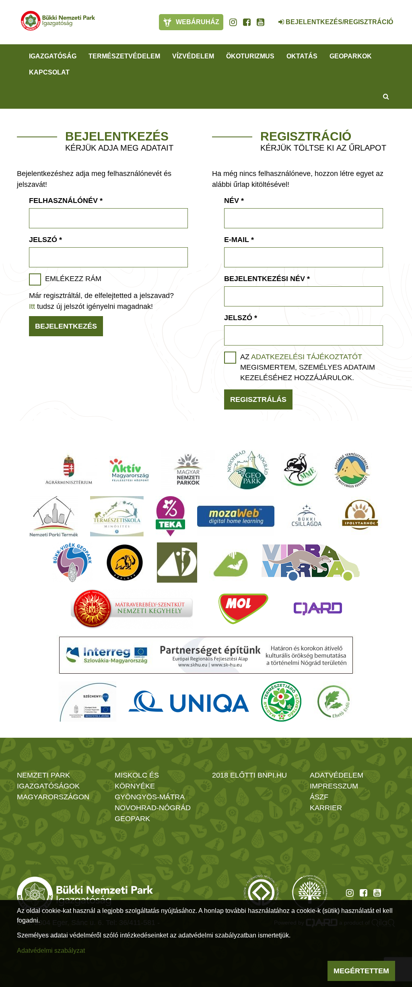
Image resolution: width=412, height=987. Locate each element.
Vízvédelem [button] (193, 56)
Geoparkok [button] (351, 56)
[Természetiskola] (117, 516)
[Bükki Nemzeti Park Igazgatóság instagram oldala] (233, 22)
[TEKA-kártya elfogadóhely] (170, 516)
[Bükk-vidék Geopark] (72, 562)
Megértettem (361, 971)
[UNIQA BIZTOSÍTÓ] (188, 701)
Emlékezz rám (73, 279)
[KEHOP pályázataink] (87, 701)
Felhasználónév (66, 201)
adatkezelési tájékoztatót (306, 357)
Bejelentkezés (66, 326)
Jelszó (45, 240)
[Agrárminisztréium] (69, 470)
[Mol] (243, 609)
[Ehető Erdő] (333, 701)
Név (234, 201)
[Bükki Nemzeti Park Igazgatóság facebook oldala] (247, 22)
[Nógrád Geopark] (248, 470)
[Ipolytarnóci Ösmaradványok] (360, 516)
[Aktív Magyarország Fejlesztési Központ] (129, 470)
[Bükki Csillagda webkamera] (270, 18)
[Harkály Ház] (177, 562)
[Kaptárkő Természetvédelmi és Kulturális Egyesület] (352, 470)
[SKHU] (206, 655)
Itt (32, 306)
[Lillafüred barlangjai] (229, 562)
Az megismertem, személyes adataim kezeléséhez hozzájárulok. (307, 367)
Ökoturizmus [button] (250, 56)
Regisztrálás (258, 399)
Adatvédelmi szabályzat (51, 950)
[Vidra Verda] (311, 562)
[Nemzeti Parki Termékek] (54, 516)
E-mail (239, 240)
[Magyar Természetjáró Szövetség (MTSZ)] (281, 701)
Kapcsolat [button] (49, 72)
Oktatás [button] (301, 56)
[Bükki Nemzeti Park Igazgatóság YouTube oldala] (260, 22)
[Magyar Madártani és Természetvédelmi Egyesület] (300, 470)
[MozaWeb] (235, 516)
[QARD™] (318, 608)
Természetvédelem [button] (124, 56)
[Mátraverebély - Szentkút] (131, 609)
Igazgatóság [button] (52, 56)
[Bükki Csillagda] (306, 516)
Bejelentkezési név (267, 279)
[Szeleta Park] (125, 562)
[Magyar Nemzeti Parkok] (188, 470)
